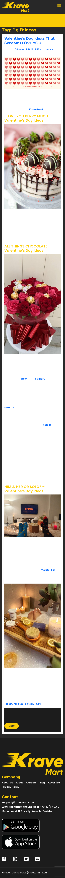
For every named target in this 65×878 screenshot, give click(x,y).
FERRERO (40, 378)
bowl (24, 378)
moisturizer (48, 570)
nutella (47, 425)
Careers (31, 782)
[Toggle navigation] (59, 5)
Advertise (54, 782)
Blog (42, 782)
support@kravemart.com (18, 802)
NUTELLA (9, 407)
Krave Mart (36, 109)
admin (50, 49)
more (11, 726)
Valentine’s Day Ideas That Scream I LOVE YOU (29, 40)
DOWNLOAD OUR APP (23, 704)
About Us (7, 782)
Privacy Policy (10, 787)
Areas (19, 782)
